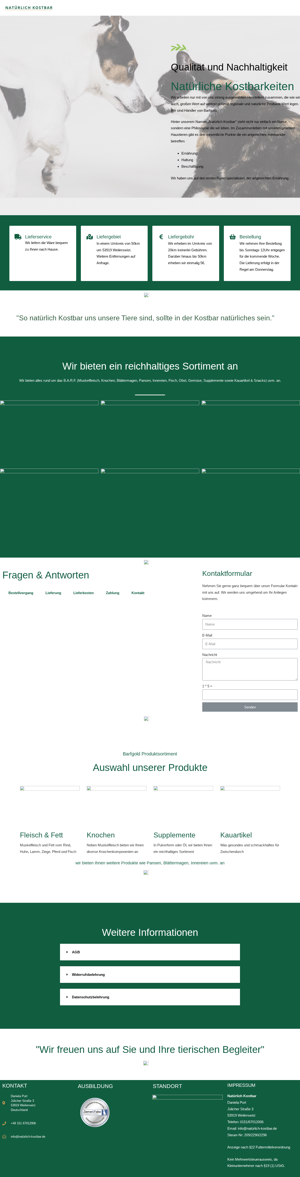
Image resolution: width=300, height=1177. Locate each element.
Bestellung (250, 236)
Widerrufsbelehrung (88, 975)
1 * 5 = (207, 686)
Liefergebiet (109, 236)
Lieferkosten (83, 593)
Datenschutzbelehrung (90, 997)
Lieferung (53, 593)
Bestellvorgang (20, 593)
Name (207, 616)
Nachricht (209, 655)
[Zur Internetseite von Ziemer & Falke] (94, 1112)
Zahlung (112, 593)
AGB (76, 952)
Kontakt (137, 593)
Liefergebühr (181, 236)
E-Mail (207, 635)
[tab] (20, 593)
